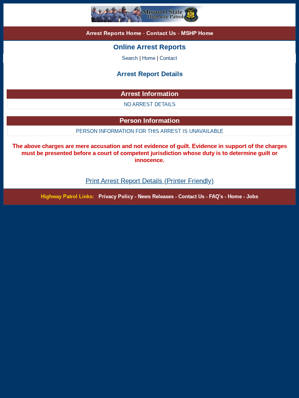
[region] (149, 99)
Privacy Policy (115, 196)
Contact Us (162, 33)
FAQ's (216, 196)
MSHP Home (197, 33)
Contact (168, 58)
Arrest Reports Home (113, 33)
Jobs (252, 196)
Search (130, 58)
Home (149, 58)
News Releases (156, 196)
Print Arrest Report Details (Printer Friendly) (150, 181)
